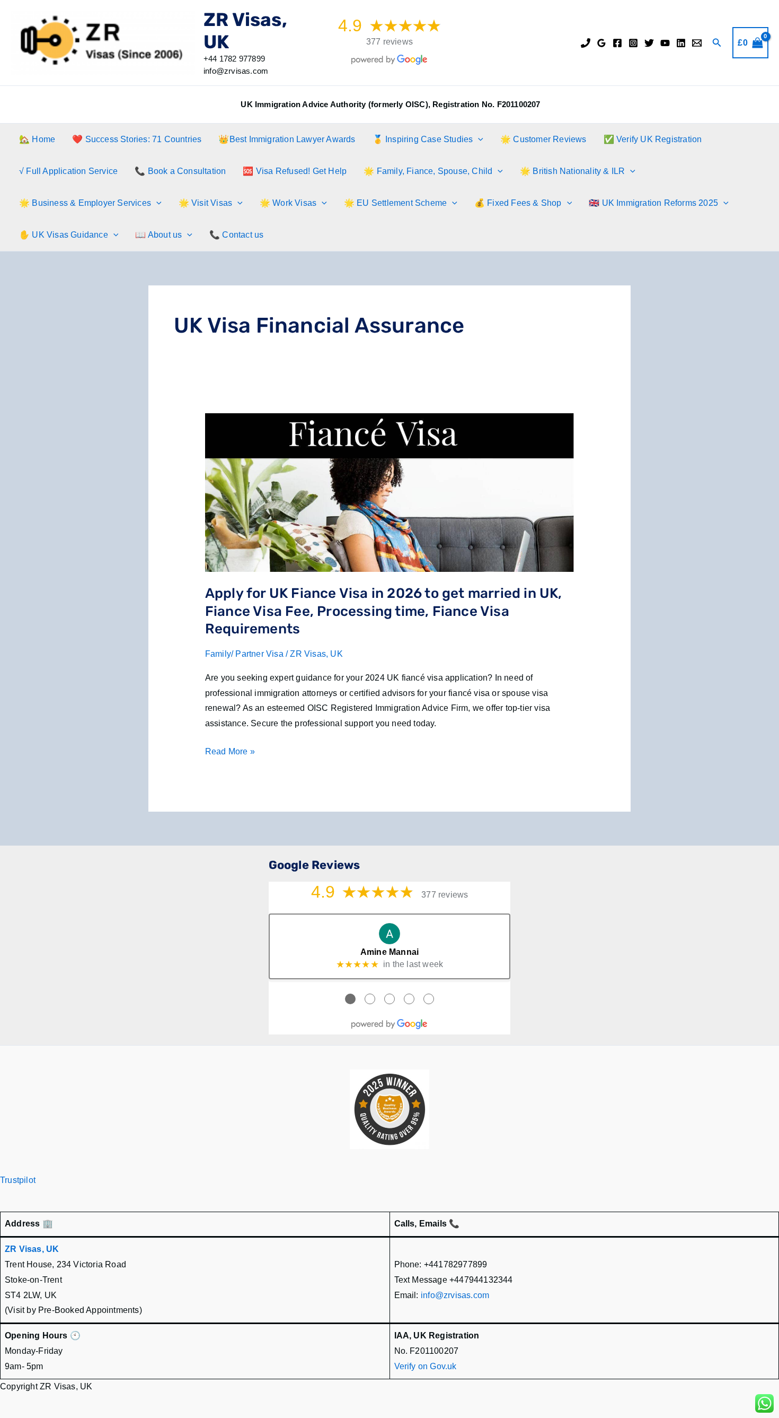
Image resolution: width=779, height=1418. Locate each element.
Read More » (230, 753)
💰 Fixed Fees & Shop (518, 202)
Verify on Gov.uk (425, 1366)
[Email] (697, 43)
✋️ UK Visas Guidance (63, 234)
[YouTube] (665, 43)
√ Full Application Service (68, 171)
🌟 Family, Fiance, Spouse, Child (428, 171)
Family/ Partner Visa (244, 653)
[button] (717, 43)
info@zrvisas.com (455, 1295)
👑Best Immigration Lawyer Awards (286, 139)
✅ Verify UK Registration (653, 139)
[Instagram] (633, 43)
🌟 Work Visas (288, 202)
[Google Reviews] (601, 43)
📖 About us (158, 234)
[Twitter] (649, 43)
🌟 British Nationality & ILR (572, 171)
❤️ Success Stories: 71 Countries (136, 139)
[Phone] (585, 43)
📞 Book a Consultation (180, 171)
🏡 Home (37, 139)
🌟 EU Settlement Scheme (395, 202)
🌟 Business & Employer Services (85, 202)
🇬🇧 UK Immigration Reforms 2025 (653, 202)
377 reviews (389, 41)
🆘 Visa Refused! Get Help (295, 171)
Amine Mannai (389, 951)
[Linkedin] (681, 43)
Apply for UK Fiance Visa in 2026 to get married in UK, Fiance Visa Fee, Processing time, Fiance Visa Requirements (383, 611)
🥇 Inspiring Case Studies (423, 139)
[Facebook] (617, 43)
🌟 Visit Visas (206, 202)
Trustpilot (18, 1180)
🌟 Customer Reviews (543, 139)
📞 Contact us (236, 234)
